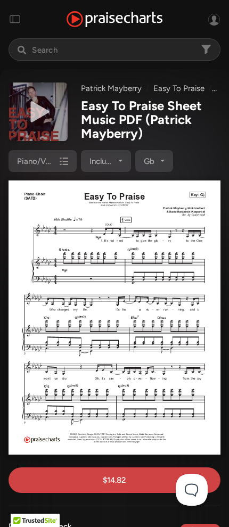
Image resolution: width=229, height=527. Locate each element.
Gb (149, 161)
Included (104, 161)
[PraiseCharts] (114, 19)
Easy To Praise (179, 88)
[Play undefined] (38, 112)
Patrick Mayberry (111, 88)
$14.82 (114, 480)
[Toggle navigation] (15, 19)
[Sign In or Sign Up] (214, 19)
